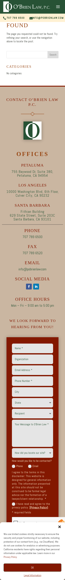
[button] (59, 527)
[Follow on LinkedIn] (36, 286)
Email (35, 466)
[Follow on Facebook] (29, 286)
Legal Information (32, 575)
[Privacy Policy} (39, 507)
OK (32, 567)
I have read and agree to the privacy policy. (31, 505)
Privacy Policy (10, 557)
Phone (19, 466)
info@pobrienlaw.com (48, 17)
